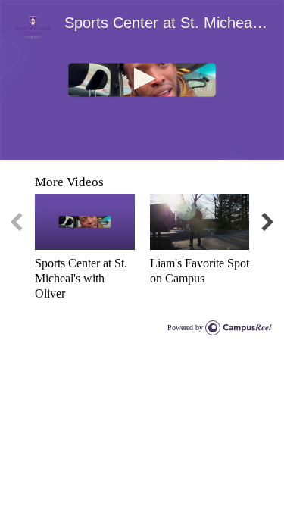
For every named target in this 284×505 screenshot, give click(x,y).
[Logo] (33, 27)
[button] (142, 78)
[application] (142, 80)
